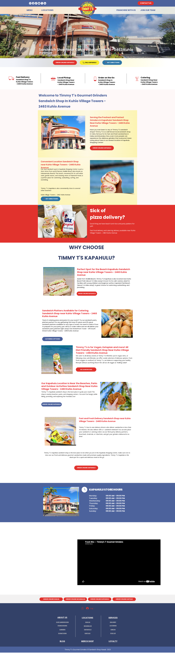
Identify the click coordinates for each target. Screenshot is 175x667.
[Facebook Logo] (33, 3)
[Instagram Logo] (30, 3)
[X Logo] (42, 3)
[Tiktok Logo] (36, 3)
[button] (82, 608)
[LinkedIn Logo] (45, 3)
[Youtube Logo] (39, 3)
